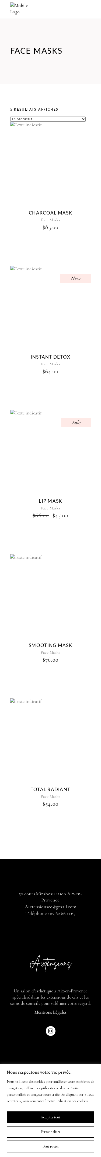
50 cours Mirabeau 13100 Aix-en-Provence (50, 897)
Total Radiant (51, 789)
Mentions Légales (50, 1012)
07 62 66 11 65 (62, 913)
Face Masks (50, 220)
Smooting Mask (50, 645)
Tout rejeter (50, 1146)
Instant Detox (51, 357)
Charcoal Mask (50, 213)
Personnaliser (50, 1131)
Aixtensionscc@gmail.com (50, 907)
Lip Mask (50, 501)
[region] (50, 1110)
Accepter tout (50, 1117)
